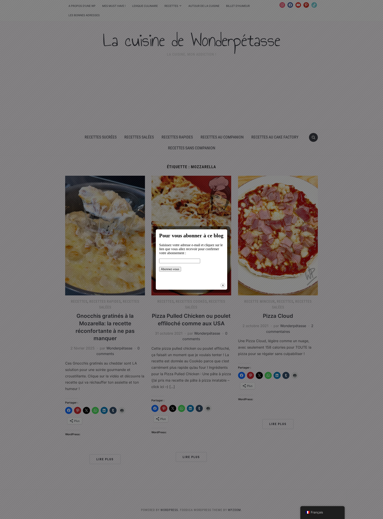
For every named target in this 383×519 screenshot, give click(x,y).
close (223, 285)
